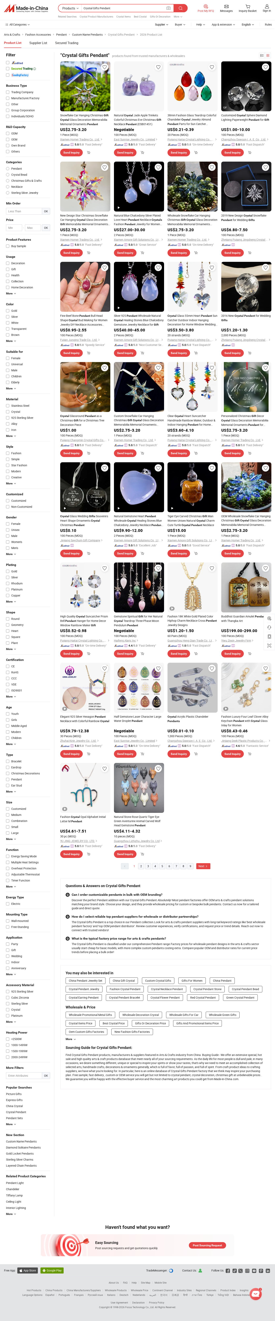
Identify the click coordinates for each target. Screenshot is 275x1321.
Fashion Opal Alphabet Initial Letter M (83, 819)
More (69, 1039)
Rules (268, 24)
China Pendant (222, 980)
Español (49, 1294)
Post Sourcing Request (207, 1245)
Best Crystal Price (114, 1023)
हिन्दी (185, 1294)
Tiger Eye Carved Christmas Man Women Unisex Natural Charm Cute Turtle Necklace (191, 520)
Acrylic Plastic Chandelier (187, 719)
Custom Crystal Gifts (158, 980)
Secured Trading (66, 43)
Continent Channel (162, 1290)
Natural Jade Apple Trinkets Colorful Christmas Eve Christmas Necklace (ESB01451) (137, 119)
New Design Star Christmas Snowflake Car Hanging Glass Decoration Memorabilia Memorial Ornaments (84, 220)
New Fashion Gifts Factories (132, 1032)
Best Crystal (140, 16)
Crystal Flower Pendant (165, 997)
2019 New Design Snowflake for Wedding (243, 218)
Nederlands (139, 1294)
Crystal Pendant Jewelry (84, 989)
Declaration (138, 1302)
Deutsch (124, 1294)
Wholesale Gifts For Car (183, 1015)
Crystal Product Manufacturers (96, 16)
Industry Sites (184, 1290)
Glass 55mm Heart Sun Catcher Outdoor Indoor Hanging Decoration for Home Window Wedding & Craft (192, 320)
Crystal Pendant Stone (207, 989)
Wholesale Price (139, 1290)
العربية (152, 1294)
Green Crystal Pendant (240, 997)
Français (79, 1294)
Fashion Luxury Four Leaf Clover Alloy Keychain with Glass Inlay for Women (244, 721)
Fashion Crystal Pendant (125, 989)
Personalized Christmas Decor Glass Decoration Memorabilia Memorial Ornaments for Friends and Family (244, 420)
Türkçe (209, 1294)
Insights (244, 1290)
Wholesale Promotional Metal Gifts (90, 1015)
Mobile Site (160, 1282)
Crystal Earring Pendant (84, 997)
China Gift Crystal (124, 980)
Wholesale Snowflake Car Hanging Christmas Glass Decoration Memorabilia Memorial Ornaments (192, 220)
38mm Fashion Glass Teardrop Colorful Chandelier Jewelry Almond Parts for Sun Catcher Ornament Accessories (191, 119)
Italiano (111, 1294)
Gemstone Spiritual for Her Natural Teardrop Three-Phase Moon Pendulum (138, 620)
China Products (53, 1290)
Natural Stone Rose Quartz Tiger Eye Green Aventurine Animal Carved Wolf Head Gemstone (137, 821)
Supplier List (38, 43)
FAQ (125, 1282)
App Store (27, 1270)
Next (201, 866)
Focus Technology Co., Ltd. (140, 1307)
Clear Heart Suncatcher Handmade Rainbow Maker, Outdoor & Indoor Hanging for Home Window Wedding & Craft (191, 420)
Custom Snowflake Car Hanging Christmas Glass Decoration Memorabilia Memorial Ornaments (139, 420)
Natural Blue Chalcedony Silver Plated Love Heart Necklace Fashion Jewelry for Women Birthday (138, 220)
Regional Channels (206, 1290)
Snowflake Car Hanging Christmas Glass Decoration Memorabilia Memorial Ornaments (84, 119)
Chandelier (12, 1189)
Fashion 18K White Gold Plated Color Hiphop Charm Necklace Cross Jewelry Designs (192, 620)
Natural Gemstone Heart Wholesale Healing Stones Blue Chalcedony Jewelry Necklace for (138, 520)
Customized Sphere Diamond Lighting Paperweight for (245, 117)
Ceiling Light (13, 1201)
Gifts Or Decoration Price (150, 1023)
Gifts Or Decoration (160, 16)
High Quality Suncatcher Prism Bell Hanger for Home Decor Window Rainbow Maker (84, 620)
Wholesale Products (116, 1290)
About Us (114, 1282)
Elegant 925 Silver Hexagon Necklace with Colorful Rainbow (84, 719)
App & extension (222, 24)
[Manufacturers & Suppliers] (26, 8)
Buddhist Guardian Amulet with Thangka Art (243, 618)
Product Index (228, 1290)
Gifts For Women (192, 980)
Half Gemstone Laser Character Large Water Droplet (137, 719)
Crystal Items (123, 16)
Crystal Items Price (80, 1023)
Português (64, 1294)
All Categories (18, 24)
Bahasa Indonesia (243, 1294)
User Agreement (119, 1302)
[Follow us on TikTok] (235, 1270)
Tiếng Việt (223, 1294)
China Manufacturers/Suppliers (84, 1290)
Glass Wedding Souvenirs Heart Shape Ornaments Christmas (84, 520)
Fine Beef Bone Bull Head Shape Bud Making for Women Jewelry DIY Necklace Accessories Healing (84, 320)
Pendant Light (15, 1183)
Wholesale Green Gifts (222, 1015)
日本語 (175, 1294)
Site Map (145, 1282)
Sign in (267, 10)
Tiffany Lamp (14, 1195)
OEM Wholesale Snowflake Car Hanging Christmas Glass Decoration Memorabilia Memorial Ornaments (246, 520)
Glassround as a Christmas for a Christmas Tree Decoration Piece (82, 420)
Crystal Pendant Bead (245, 989)
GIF (225, 107)
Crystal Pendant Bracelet (124, 997)
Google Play (52, 1270)
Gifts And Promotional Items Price (197, 1023)
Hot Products (34, 1290)
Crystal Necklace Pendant (167, 989)
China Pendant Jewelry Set (85, 980)
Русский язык (95, 1294)
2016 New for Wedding (246, 318)
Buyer (178, 24)
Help (199, 24)
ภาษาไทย (197, 1294)
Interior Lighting (16, 1208)
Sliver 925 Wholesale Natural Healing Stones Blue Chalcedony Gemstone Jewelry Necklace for (139, 320)
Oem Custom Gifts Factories (86, 1032)
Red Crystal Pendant (203, 997)
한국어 (163, 1294)
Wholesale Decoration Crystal (140, 1015)
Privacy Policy (156, 1302)
